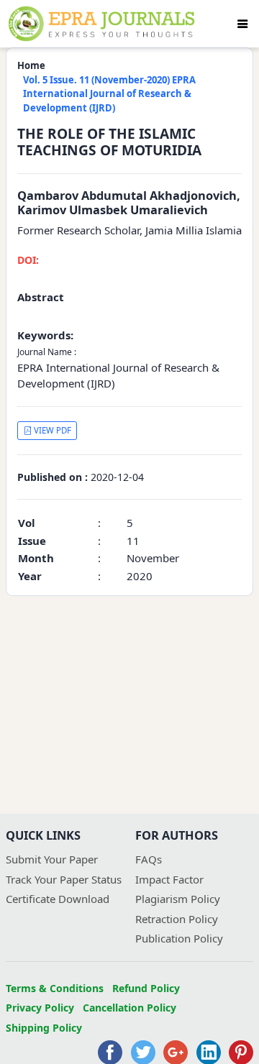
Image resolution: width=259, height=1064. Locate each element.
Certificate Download (57, 898)
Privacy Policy (40, 1007)
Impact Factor (169, 879)
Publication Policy (179, 938)
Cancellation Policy (129, 1007)
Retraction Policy (176, 919)
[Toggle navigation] (242, 23)
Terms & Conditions (55, 988)
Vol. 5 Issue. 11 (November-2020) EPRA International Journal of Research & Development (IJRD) (109, 93)
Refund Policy (146, 988)
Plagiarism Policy (177, 898)
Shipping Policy (44, 1028)
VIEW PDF (51, 430)
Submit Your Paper (52, 859)
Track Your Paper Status (64, 879)
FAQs (148, 859)
